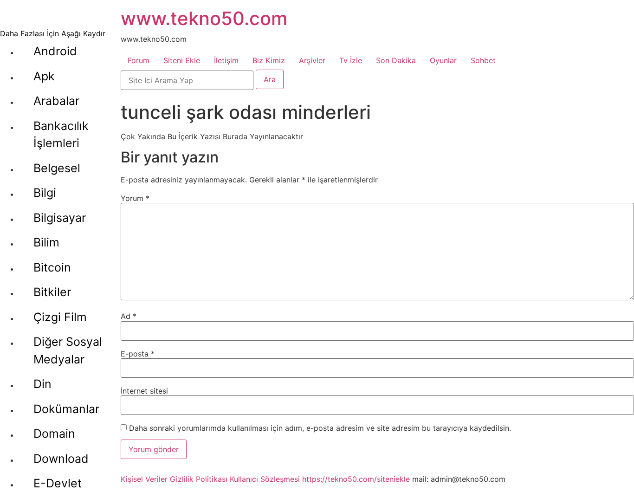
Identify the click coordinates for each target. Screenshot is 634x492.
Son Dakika (396, 60)
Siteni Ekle (181, 60)
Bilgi (44, 193)
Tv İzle (350, 60)
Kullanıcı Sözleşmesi (265, 479)
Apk (44, 76)
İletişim (226, 60)
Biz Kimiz (268, 60)
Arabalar (56, 101)
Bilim (46, 242)
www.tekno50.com (204, 18)
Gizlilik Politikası (198, 479)
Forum (138, 60)
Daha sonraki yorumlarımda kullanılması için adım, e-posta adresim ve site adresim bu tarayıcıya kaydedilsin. (320, 428)
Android (55, 51)
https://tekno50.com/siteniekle (356, 479)
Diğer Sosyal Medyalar (67, 350)
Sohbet (483, 60)
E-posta (138, 353)
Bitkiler (52, 292)
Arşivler (312, 60)
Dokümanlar (66, 409)
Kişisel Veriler (144, 479)
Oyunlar (443, 60)
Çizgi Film (60, 317)
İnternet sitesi (144, 391)
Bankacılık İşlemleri (61, 134)
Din (42, 384)
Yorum (135, 198)
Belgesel (56, 168)
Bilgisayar (59, 218)
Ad (128, 316)
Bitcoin (52, 267)
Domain (54, 433)
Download (61, 459)
